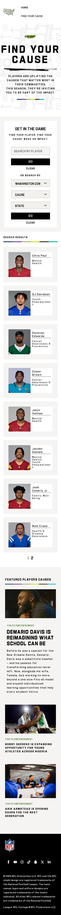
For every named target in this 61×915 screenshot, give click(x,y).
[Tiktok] (28, 862)
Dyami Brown (37, 373)
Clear (30, 168)
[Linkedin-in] (49, 862)
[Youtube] (15, 862)
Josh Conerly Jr (39, 489)
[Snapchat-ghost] (35, 862)
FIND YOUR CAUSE (32, 16)
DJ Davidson (41, 294)
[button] (30, 161)
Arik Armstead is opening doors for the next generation (26, 812)
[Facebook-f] (8, 862)
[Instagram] (22, 862)
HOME (24, 7)
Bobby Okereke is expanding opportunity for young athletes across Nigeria (28, 747)
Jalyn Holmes (37, 411)
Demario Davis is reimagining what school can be (30, 637)
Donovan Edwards (38, 334)
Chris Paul (39, 255)
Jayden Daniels (37, 450)
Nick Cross (40, 525)
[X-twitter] (42, 862)
